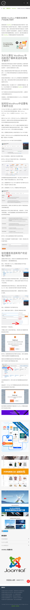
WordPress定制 (4, 542)
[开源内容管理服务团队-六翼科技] (3, 3)
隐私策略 (13, 606)
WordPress (14, 8)
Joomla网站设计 (4, 545)
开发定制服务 (4, 539)
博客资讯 (8, 8)
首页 (4, 8)
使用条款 (17, 606)
